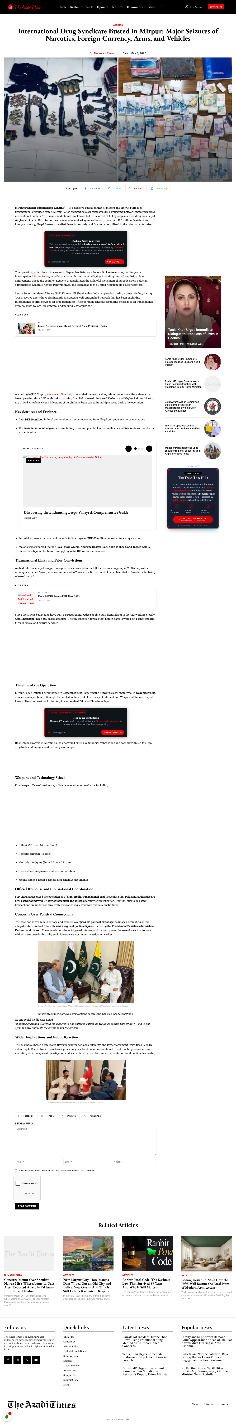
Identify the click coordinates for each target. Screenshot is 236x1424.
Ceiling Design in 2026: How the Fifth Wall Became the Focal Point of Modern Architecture (205, 1284)
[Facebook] (8, 1360)
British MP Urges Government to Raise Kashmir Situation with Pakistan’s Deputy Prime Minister (183, 384)
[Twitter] (26, 1360)
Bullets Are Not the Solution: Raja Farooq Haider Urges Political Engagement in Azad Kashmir (204, 1357)
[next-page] (215, 281)
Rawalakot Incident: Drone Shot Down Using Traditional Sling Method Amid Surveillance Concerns (144, 1341)
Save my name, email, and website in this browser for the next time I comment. (57, 1170)
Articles (118, 24)
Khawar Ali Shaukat (58, 394)
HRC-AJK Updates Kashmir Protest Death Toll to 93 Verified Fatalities (182, 428)
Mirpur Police (40, 276)
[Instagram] (17, 1360)
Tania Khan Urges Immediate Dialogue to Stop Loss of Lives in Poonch (193, 334)
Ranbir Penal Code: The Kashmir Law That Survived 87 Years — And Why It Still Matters (146, 1283)
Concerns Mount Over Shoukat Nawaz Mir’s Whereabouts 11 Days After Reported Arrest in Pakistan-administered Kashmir (29, 1285)
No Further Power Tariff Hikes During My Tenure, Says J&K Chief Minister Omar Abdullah (205, 1371)
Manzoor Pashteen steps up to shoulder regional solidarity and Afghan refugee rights (182, 450)
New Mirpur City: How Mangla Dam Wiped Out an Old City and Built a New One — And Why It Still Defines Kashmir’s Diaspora (87, 1285)
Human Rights (13, 1275)
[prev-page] (208, 281)
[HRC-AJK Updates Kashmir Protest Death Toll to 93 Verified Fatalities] (212, 428)
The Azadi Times (104, 53)
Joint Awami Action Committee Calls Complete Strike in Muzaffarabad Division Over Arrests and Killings (182, 406)
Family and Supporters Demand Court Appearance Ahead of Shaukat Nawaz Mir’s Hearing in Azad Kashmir (206, 1341)
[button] (162, 7)
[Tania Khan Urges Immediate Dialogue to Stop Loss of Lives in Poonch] (193, 312)
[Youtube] (36, 1360)
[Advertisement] (86, 366)
